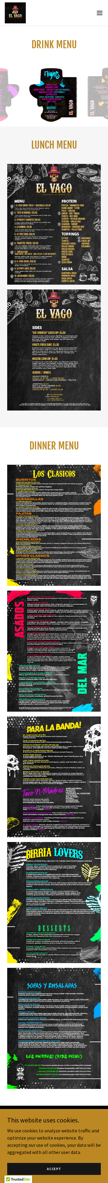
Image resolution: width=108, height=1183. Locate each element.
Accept (54, 1169)
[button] (100, 13)
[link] (15, 12)
